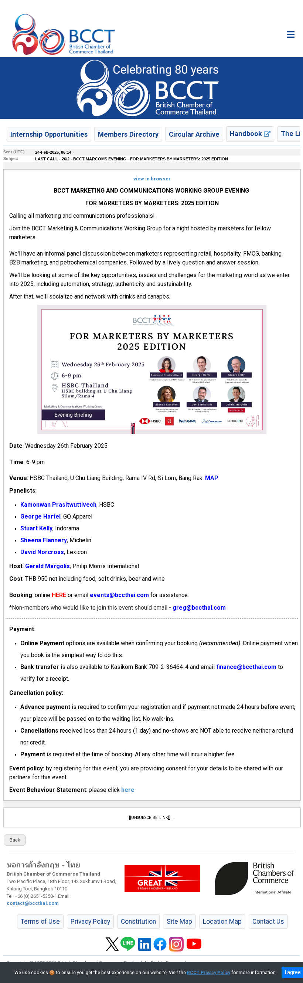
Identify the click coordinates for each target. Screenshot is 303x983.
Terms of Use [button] (40, 921)
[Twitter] (112, 943)
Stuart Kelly (36, 528)
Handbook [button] (247, 133)
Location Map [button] (222, 921)
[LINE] (127, 943)
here (128, 789)
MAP (211, 477)
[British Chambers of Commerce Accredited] (256, 878)
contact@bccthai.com (33, 903)
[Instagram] (176, 943)
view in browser (152, 178)
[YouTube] (194, 943)
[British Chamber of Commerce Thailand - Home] (63, 34)
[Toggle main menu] (290, 34)
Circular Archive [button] (194, 134)
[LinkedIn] (144, 943)
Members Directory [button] (128, 134)
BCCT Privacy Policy (208, 972)
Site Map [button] (179, 921)
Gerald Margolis (47, 566)
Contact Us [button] (268, 921)
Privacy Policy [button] (90, 921)
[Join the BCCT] (151, 87)
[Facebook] (160, 943)
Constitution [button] (138, 921)
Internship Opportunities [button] (49, 134)
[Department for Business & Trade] (162, 878)
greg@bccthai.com (199, 607)
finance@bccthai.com (246, 666)
